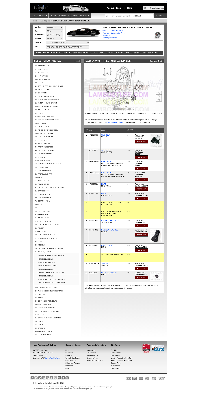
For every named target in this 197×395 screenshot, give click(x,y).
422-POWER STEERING (43, 160)
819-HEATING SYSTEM (43, 221)
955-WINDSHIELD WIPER (43, 331)
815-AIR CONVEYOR (42, 218)
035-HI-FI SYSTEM (41, 76)
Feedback (69, 366)
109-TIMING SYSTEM (42, 89)
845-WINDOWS (40, 245)
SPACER (104, 263)
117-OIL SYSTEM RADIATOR (44, 96)
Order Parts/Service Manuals (113, 31)
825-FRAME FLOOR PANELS (45, 235)
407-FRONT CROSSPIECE (44, 147)
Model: (38, 27)
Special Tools (107, 35)
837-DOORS (39, 241)
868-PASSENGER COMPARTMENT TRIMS (49, 291)
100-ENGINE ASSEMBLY (43, 79)
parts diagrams (45, 21)
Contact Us (69, 353)
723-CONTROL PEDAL (42, 201)
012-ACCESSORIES (41, 72)
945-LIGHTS (39, 325)
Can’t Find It (115, 355)
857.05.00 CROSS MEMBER (47, 266)
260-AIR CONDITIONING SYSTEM (46, 130)
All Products (115, 366)
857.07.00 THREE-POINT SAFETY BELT (51, 272)
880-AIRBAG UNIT (41, 297)
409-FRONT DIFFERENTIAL (44, 150)
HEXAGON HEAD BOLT (110, 221)
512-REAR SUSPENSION (43, 170)
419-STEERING (40, 157)
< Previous (153, 61)
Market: (38, 38)
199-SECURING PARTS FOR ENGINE (47, 120)
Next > (160, 61)
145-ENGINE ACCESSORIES (44, 116)
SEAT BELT (105, 135)
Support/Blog (80, 16)
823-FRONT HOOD (41, 231)
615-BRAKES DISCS (42, 191)
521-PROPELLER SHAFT (43, 174)
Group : (38, 42)
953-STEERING (40, 328)
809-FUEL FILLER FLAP (43, 211)
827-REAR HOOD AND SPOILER (46, 238)
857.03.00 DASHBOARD (46, 262)
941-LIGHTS (39, 321)
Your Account (91, 350)
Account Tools (114, 8)
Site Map (114, 350)
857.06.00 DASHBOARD (46, 269)
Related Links (116, 368)
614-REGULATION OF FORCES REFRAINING (50, 187)
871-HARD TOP (40, 294)
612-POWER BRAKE (42, 184)
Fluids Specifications (110, 38)
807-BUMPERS (40, 208)
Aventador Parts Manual (115, 122)
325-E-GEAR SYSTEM (42, 143)
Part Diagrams (59, 16)
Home (35, 21)
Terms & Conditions (72, 358)
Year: (37, 31)
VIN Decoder (115, 353)
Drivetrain (98, 53)
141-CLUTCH (39, 113)
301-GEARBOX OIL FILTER (44, 137)
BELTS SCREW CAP (108, 273)
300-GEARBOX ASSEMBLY (44, 133)
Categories (39, 16)
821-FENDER (39, 228)
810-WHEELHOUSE (41, 214)
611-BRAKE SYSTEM (42, 181)
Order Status (91, 353)
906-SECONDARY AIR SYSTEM (45, 308)
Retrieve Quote (92, 355)
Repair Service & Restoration (121, 360)
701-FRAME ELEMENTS (43, 197)
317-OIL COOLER (41, 140)
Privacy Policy (70, 360)
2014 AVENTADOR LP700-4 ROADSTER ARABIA (71, 21)
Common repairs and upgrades (77, 53)
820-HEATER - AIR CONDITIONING (47, 225)
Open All (77, 61)
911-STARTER (39, 314)
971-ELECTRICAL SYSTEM (44, 335)
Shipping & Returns (72, 363)
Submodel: (40, 35)
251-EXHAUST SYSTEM (43, 127)
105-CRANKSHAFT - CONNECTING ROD (49, 86)
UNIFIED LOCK (107, 162)
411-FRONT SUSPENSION (44, 153)
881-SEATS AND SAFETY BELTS (46, 301)
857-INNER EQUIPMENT (43, 251)
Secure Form (115, 363)
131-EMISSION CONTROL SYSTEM (47, 106)
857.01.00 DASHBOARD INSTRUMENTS (52, 255)
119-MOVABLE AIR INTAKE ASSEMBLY (48, 99)
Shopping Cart (92, 358)
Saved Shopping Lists (95, 360)
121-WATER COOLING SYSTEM (46, 103)
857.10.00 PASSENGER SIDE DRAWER (51, 282)
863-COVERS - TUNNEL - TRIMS (46, 287)
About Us (68, 355)
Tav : (37, 46)
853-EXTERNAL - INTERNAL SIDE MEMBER (50, 248)
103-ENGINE (39, 83)
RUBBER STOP (107, 245)
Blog (67, 368)
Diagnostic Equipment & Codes (114, 33)
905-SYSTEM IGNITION (43, 304)
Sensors (136, 53)
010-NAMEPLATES (41, 69)
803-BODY (38, 204)
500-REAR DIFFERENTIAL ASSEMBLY (48, 164)
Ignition (119, 53)
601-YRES (38, 177)
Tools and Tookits (150, 53)
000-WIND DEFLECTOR (43, 66)
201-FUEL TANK (40, 123)
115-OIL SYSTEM (41, 93)
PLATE (103, 184)
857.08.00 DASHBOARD (46, 276)
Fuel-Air (109, 53)
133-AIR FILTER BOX (42, 110)
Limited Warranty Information (121, 358)
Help (129, 8)
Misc (127, 53)
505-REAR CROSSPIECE (43, 167)
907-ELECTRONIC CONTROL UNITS (47, 311)
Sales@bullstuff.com (52, 358)
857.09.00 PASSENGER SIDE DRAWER (51, 279)
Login (165, 2)
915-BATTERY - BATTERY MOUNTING (48, 318)
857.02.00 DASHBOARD (46, 259)
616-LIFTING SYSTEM (42, 194)
